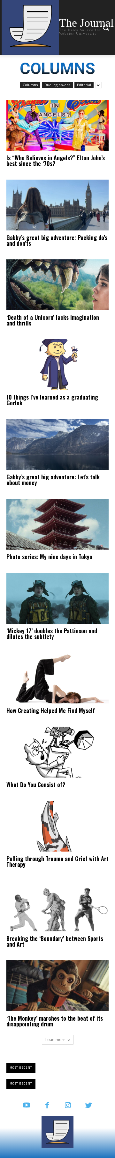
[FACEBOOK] (47, 1105)
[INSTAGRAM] (68, 1105)
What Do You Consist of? (35, 784)
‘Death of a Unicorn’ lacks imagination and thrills (52, 320)
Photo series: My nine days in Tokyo (49, 556)
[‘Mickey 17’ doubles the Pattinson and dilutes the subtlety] (57, 598)
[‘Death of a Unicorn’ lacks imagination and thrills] (57, 284)
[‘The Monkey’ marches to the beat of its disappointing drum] (57, 985)
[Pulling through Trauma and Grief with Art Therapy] (57, 826)
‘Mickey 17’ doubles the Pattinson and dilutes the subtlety (51, 634)
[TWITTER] (88, 1105)
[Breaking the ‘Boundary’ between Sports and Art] (57, 905)
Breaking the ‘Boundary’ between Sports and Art (54, 941)
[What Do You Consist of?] (57, 752)
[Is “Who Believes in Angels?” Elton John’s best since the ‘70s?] (57, 125)
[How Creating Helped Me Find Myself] (57, 678)
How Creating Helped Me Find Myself (50, 710)
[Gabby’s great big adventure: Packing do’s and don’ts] (57, 205)
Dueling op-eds (57, 84)
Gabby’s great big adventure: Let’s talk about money (53, 480)
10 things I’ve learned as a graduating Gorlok (52, 400)
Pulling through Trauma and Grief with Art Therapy (57, 861)
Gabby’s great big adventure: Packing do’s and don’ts (56, 240)
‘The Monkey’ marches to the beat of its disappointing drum (54, 1021)
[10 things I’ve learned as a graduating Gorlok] (57, 364)
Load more (55, 1039)
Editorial (84, 84)
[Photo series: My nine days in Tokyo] (57, 524)
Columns (30, 84)
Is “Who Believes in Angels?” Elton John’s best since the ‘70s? (55, 161)
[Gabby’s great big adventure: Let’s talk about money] (57, 444)
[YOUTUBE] (26, 1105)
